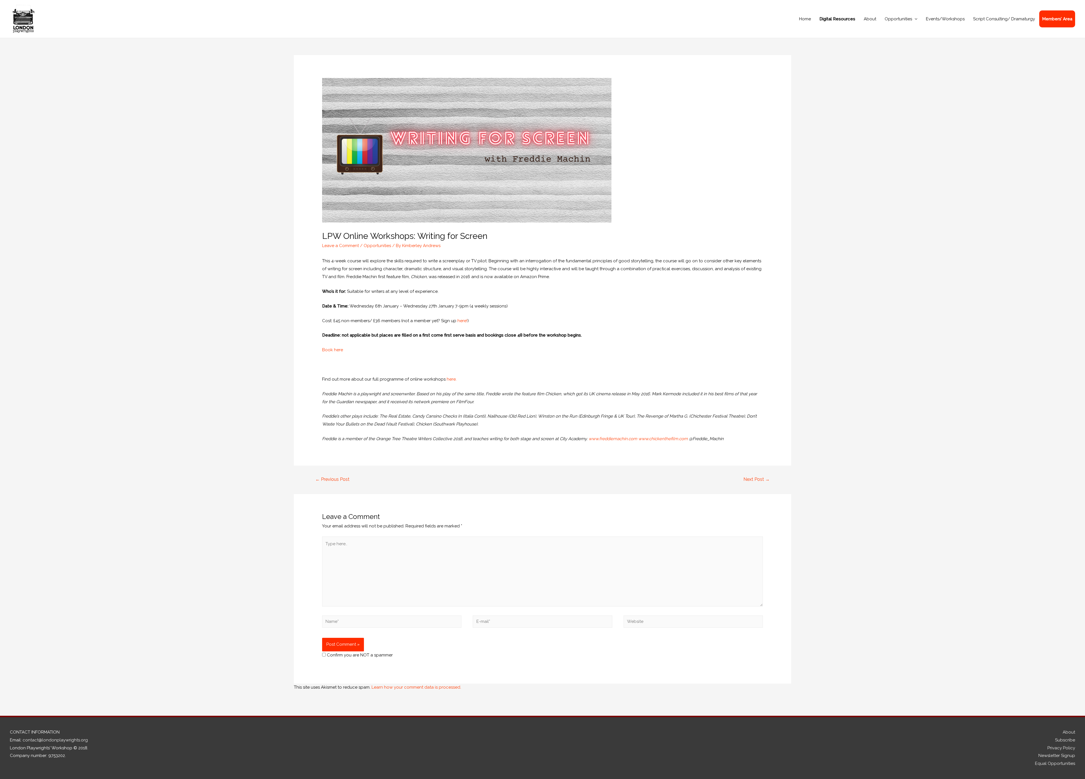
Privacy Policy (1061, 747)
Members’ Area (1057, 18)
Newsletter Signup (1056, 755)
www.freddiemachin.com (613, 438)
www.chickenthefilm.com (663, 438)
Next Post (756, 479)
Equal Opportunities (1055, 763)
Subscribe (1065, 740)
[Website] (693, 622)
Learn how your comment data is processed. (416, 687)
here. (452, 379)
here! (462, 320)
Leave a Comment (340, 245)
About (870, 18)
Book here (332, 349)
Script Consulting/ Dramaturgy (1004, 18)
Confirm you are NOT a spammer (359, 655)
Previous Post (332, 479)
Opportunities (898, 18)
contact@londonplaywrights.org (55, 740)
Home (805, 18)
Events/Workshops (945, 18)
